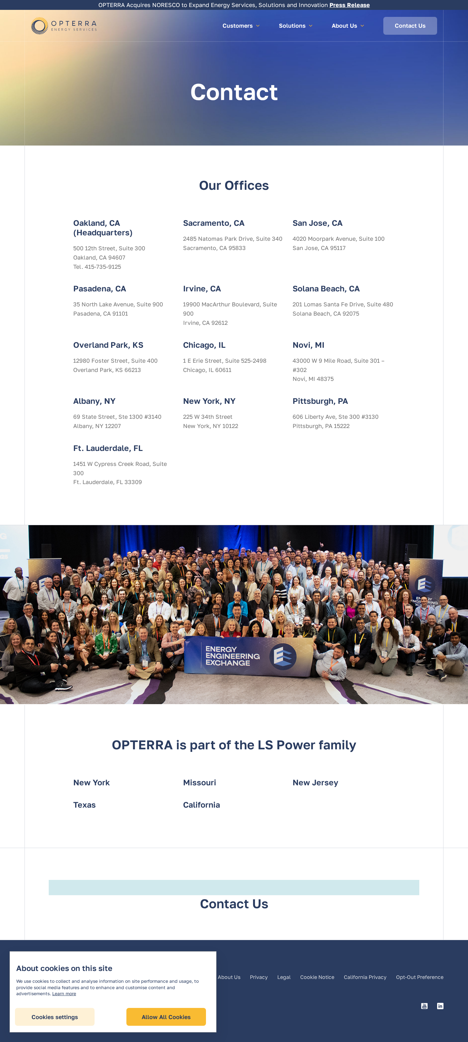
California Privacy (365, 977)
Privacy (259, 977)
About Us (229, 977)
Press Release (350, 4)
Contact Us (410, 25)
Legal (284, 977)
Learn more (64, 993)
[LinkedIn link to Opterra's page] (440, 1006)
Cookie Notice (317, 977)
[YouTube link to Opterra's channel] (424, 1006)
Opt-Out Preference (419, 977)
